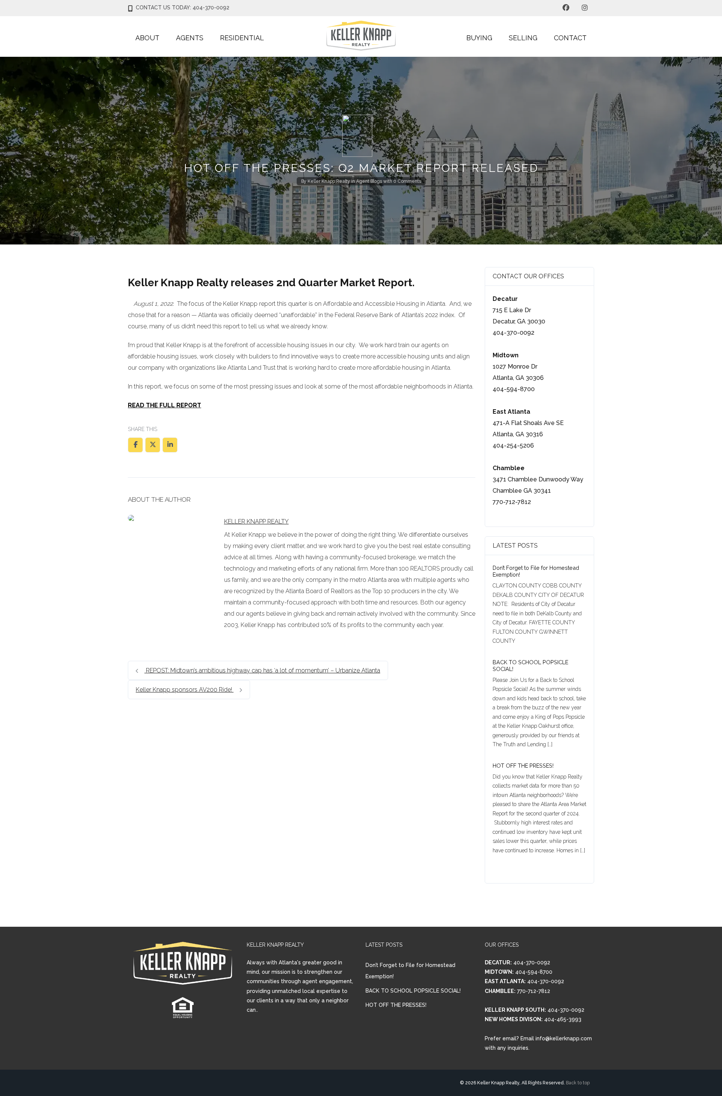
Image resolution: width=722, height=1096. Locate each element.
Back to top (578, 1082)
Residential (242, 38)
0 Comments (407, 181)
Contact (570, 38)
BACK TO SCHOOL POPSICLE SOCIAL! (413, 991)
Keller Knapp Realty (329, 181)
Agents (189, 38)
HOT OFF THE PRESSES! (523, 765)
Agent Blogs (369, 181)
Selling (523, 38)
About (147, 38)
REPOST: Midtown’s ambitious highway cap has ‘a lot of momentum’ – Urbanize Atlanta (262, 670)
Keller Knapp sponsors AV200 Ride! (185, 689)
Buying (479, 38)
